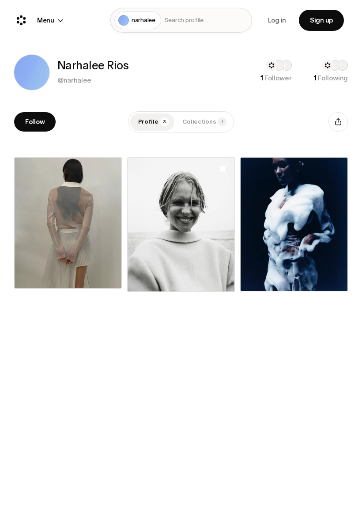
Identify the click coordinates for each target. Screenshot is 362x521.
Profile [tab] (152, 121)
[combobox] (206, 20)
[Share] (338, 122)
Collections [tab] (203, 121)
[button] (31, 72)
